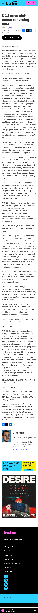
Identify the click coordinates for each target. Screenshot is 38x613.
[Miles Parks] (6, 436)
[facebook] (6, 576)
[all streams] (35, 610)
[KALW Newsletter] (19, 466)
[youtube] (6, 588)
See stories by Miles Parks (22, 449)
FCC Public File (8, 559)
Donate (31, 3)
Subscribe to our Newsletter (12, 563)
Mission (6, 543)
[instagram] (6, 580)
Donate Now (7, 551)
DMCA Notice (8, 571)
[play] (3, 611)
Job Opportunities (9, 547)
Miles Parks (13, 28)
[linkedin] (6, 584)
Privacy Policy (8, 555)
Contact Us (7, 567)
